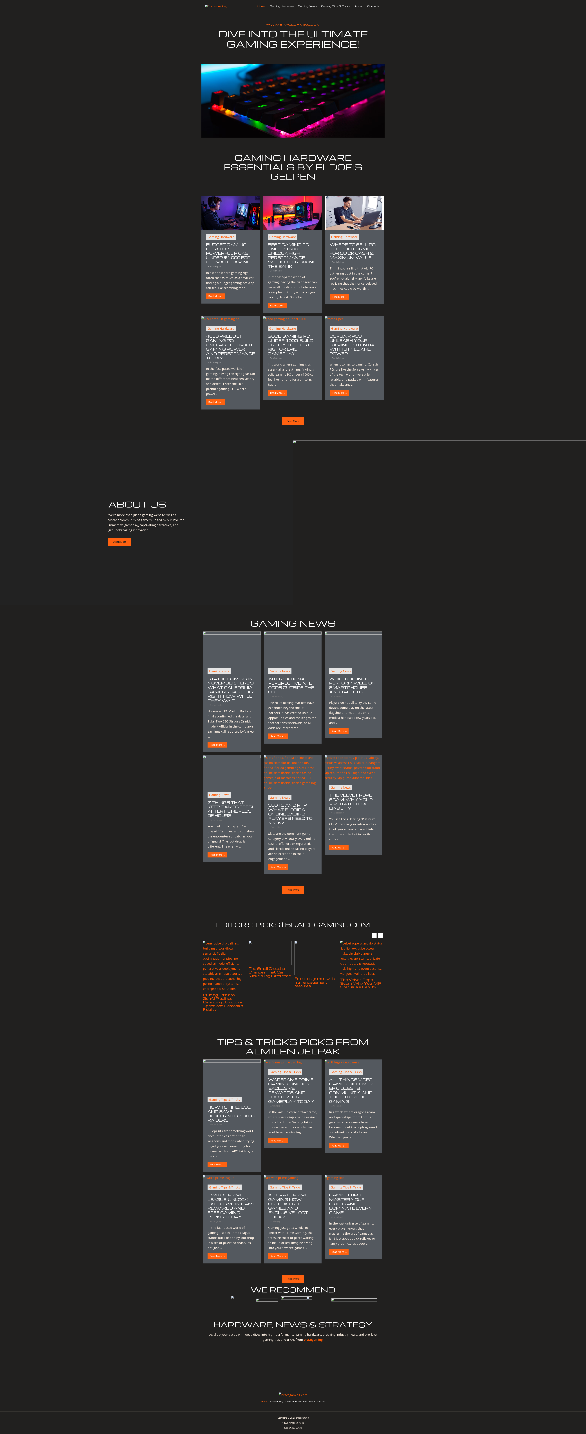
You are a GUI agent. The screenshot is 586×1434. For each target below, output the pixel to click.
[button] (380, 935)
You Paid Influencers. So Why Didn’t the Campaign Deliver (269, 972)
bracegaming (313, 1340)
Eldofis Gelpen (214, 266)
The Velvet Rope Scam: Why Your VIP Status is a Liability (351, 802)
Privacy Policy (276, 1401)
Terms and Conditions (296, 1401)
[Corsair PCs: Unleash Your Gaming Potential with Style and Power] (334, 318)
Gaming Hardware (282, 6)
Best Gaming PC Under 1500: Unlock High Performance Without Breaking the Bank (292, 255)
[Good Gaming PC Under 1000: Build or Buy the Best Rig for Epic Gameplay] (284, 318)
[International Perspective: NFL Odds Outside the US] (292, 647)
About (358, 6)
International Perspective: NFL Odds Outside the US (291, 685)
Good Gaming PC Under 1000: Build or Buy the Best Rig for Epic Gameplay (290, 345)
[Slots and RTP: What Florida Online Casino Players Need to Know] (292, 772)
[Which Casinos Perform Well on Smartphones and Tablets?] (353, 647)
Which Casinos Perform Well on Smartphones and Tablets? (352, 685)
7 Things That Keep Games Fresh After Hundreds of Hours (231, 809)
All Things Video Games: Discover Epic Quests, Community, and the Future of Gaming (351, 1090)
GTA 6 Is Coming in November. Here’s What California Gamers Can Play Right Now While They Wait (231, 689)
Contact (373, 6)
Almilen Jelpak (337, 696)
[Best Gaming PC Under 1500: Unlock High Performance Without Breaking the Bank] (292, 213)
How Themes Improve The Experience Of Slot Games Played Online (315, 974)
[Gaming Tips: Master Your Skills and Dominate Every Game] (334, 1177)
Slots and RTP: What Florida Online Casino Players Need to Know (290, 814)
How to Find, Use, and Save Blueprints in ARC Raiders (231, 1114)
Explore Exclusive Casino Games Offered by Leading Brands (358, 974)
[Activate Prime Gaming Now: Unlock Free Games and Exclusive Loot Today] (281, 1177)
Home (261, 6)
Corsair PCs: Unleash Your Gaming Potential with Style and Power (353, 345)
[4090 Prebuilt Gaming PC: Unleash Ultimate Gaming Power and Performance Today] (220, 318)
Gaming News (307, 6)
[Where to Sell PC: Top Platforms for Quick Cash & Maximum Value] (354, 213)
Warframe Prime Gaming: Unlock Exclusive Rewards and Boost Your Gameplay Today (291, 1090)
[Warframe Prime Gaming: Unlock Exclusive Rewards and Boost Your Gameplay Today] (283, 1062)
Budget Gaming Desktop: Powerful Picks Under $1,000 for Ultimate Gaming (228, 253)
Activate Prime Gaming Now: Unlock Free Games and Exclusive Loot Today (288, 1206)
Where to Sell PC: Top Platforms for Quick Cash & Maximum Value (353, 251)
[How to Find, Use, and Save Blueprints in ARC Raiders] (232, 1076)
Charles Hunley (216, 705)
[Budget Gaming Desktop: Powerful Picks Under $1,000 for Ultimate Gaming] (230, 213)
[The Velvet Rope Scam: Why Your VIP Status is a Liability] (353, 767)
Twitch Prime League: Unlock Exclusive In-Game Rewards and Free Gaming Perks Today (232, 1206)
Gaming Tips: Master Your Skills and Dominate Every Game (350, 1204)
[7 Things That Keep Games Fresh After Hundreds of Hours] (232, 771)
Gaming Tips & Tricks (335, 6)
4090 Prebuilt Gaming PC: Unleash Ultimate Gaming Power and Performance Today (230, 347)
